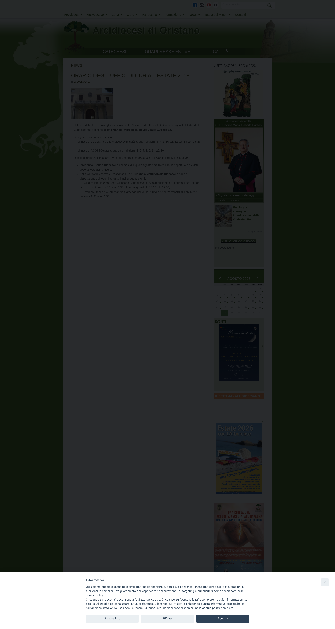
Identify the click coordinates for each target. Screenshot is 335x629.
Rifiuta (167, 618)
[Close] (325, 582)
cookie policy (211, 608)
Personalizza (112, 618)
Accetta (223, 618)
